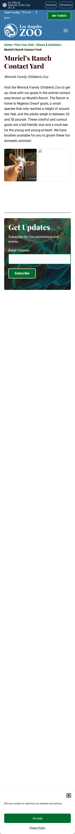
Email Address (18, 250)
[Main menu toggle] (66, 30)
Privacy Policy (37, 827)
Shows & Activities (48, 44)
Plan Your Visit (24, 44)
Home (8, 44)
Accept (37, 818)
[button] (69, 795)
